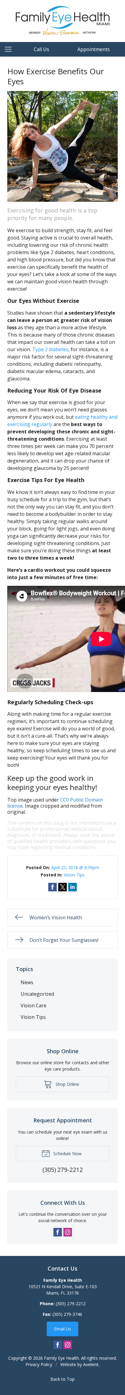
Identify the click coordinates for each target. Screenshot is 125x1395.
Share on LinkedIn (72, 887)
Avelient (91, 1364)
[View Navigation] (10, 49)
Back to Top (62, 1379)
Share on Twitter (62, 887)
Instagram (67, 1232)
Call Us (41, 49)
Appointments (93, 49)
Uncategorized (37, 994)
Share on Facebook (52, 887)
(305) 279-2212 (71, 1303)
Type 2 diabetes (50, 349)
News (27, 982)
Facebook (57, 1232)
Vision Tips (74, 875)
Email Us (62, 1329)
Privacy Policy (38, 1364)
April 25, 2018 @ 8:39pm (75, 867)
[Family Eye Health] (63, 20)
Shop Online (66, 1084)
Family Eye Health (61, 1358)
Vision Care (33, 1005)
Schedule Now (67, 1153)
